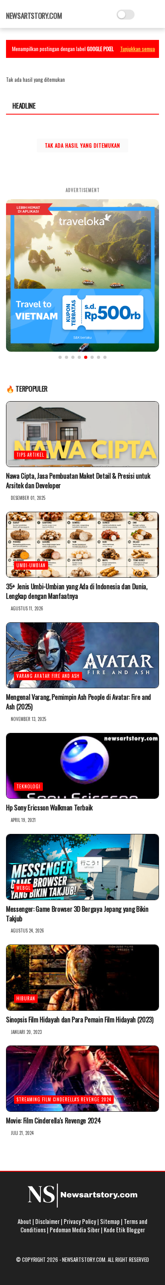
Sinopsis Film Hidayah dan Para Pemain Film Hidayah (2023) (79, 1019)
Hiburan (25, 998)
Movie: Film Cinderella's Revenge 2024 (53, 1120)
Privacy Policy (80, 1221)
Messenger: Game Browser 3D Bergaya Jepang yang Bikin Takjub (77, 913)
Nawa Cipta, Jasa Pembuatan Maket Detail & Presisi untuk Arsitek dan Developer (78, 480)
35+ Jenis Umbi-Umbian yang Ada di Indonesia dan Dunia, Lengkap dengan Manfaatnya (76, 591)
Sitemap (110, 1221)
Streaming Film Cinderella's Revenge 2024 (63, 1099)
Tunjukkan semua (137, 49)
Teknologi (28, 786)
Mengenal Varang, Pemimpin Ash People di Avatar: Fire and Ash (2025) (78, 701)
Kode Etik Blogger (124, 1229)
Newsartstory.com (34, 15)
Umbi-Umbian (31, 565)
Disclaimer (47, 1221)
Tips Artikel (30, 454)
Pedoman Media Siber (75, 1229)
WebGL (23, 888)
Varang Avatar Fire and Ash (48, 676)
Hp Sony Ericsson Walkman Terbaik (49, 807)
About (24, 1221)
